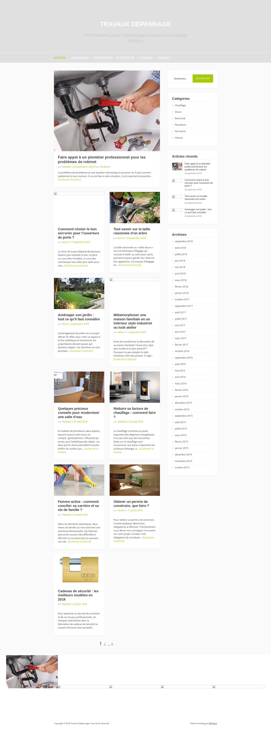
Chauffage (180, 105)
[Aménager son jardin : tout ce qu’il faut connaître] (79, 293)
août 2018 (180, 247)
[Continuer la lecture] (69, 179)
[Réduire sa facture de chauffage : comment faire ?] (135, 387)
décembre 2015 (183, 402)
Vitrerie (146, 58)
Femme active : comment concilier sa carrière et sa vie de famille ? (78, 506)
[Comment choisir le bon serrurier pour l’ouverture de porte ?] (79, 207)
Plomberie (80, 58)
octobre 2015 (182, 409)
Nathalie (66, 166)
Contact (164, 58)
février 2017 (181, 344)
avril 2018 (180, 273)
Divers (178, 111)
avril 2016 (180, 376)
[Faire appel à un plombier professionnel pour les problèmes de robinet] (107, 110)
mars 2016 (181, 383)
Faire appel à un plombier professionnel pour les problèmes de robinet (197, 166)
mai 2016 (180, 370)
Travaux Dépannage (135, 24)
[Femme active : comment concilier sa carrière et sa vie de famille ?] (79, 480)
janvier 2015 (182, 448)
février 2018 (181, 286)
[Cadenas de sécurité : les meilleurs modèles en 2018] (79, 569)
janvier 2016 (182, 396)
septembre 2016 (184, 357)
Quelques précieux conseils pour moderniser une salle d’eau (78, 413)
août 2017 (180, 312)
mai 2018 (180, 267)
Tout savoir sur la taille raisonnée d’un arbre (132, 231)
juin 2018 (180, 260)
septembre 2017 (184, 305)
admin (121, 332)
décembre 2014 (183, 454)
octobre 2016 (182, 351)
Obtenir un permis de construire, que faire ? (131, 504)
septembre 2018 (184, 241)
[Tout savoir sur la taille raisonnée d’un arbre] (135, 207)
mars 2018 (181, 280)
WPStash (213, 723)
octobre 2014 (182, 467)
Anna (64, 242)
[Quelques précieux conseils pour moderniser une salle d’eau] (79, 387)
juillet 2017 (181, 318)
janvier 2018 (182, 292)
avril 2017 (180, 331)
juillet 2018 (181, 254)
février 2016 (181, 389)
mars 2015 (181, 435)
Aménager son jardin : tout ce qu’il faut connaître (79, 317)
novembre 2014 (183, 461)
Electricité (125, 58)
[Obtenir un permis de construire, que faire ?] (135, 480)
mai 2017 (180, 325)
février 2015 (181, 441)
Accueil (60, 58)
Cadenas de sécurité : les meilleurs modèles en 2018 (78, 595)
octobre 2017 (182, 299)
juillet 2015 (181, 428)
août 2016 (180, 364)
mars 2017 (181, 338)
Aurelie (121, 510)
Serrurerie (102, 58)
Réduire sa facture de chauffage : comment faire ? (135, 413)
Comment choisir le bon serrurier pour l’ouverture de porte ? (78, 233)
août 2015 (180, 422)
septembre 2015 (184, 415)
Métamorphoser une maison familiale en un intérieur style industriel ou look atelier (133, 321)
